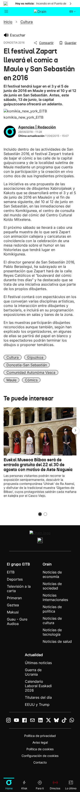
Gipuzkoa (35, 357)
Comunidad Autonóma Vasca (30, 372)
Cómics (31, 380)
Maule (11, 380)
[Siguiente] (71, 3)
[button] (75, 430)
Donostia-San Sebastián (26, 365)
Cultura (12, 357)
